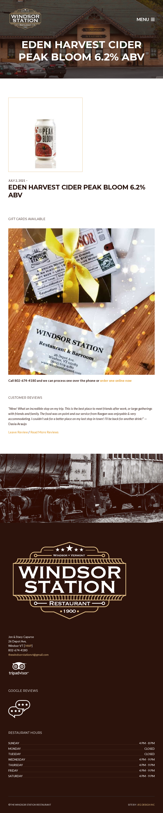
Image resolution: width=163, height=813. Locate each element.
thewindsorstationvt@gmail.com (28, 654)
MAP (28, 645)
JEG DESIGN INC (146, 804)
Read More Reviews (44, 432)
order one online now (116, 380)
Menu (143, 19)
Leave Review (18, 432)
